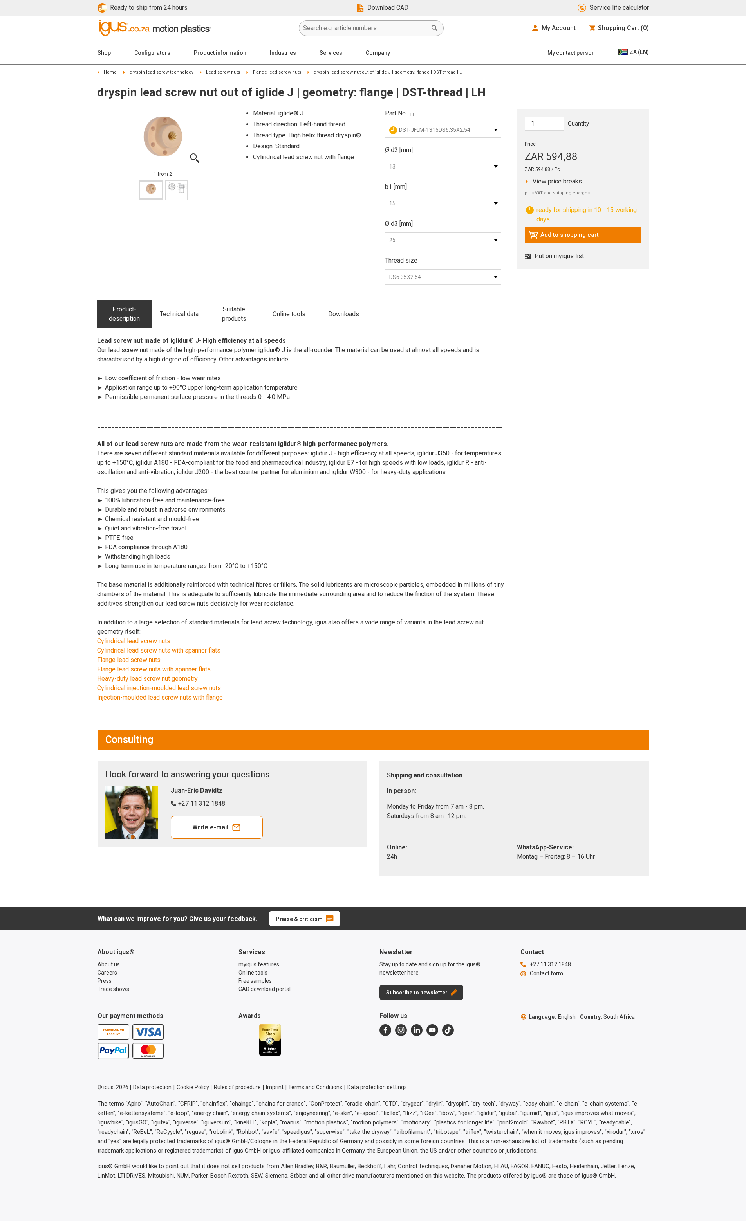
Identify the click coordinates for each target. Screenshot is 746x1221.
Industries (283, 53)
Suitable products (234, 314)
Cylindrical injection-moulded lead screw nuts (159, 688)
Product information (220, 53)
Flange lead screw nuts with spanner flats (154, 669)
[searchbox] (365, 28)
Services (331, 53)
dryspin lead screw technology (161, 72)
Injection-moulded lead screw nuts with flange (160, 697)
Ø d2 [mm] (399, 150)
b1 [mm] (396, 187)
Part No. (396, 113)
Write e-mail (210, 827)
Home (110, 72)
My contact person (571, 53)
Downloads (343, 314)
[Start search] (434, 28)
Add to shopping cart (563, 236)
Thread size (401, 260)
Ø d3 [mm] (399, 223)
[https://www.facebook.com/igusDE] (385, 1030)
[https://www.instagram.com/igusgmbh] (401, 1030)
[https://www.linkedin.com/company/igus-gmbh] (417, 1030)
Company (378, 53)
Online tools (289, 314)
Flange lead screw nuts (277, 72)
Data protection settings (377, 1087)
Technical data (179, 314)
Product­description (124, 314)
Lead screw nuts (223, 72)
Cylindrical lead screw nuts (133, 641)
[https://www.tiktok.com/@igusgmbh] (448, 1030)
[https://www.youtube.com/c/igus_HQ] (432, 1030)
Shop (104, 53)
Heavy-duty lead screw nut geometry (147, 678)
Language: (552, 1017)
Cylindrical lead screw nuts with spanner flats (158, 650)
